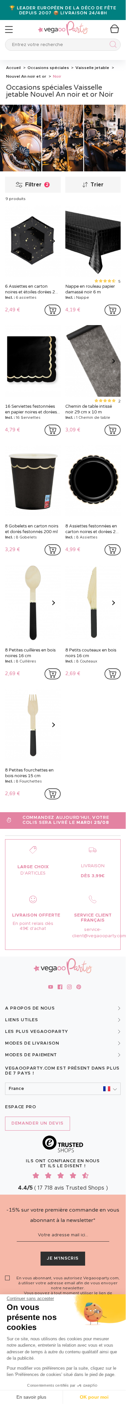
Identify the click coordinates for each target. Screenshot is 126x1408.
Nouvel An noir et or (26, 76)
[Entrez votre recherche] (111, 45)
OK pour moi (94, 1397)
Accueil (13, 68)
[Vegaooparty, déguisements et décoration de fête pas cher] (63, 24)
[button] (63, 1089)
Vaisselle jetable (91, 68)
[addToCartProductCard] (53, 310)
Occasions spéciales (47, 68)
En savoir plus (31, 1397)
